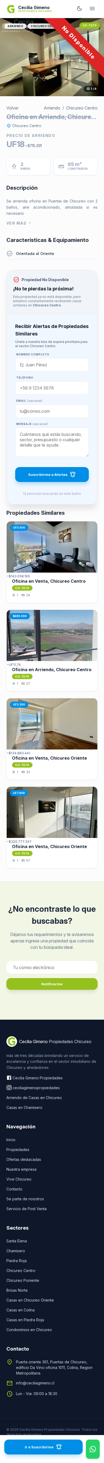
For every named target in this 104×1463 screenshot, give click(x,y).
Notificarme (52, 984)
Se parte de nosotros (25, 1199)
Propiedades (17, 1149)
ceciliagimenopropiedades (36, 1087)
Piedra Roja (16, 1260)
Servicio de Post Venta (26, 1208)
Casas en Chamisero (24, 1107)
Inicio (10, 1139)
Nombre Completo (32, 354)
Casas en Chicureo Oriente (30, 1300)
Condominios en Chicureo (29, 1329)
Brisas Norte (17, 1290)
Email (29, 400)
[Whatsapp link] (93, 1449)
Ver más (19, 223)
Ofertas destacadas (23, 1159)
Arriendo (15, 26)
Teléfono (24, 377)
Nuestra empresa (21, 1169)
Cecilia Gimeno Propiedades (38, 1078)
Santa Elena (16, 1241)
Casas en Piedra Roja (25, 1320)
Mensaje (32, 423)
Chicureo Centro (45, 26)
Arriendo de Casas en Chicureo (34, 1097)
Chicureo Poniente (22, 1280)
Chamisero (15, 1251)
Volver (12, 108)
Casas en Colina (20, 1310)
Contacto (14, 1189)
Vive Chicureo (18, 1179)
